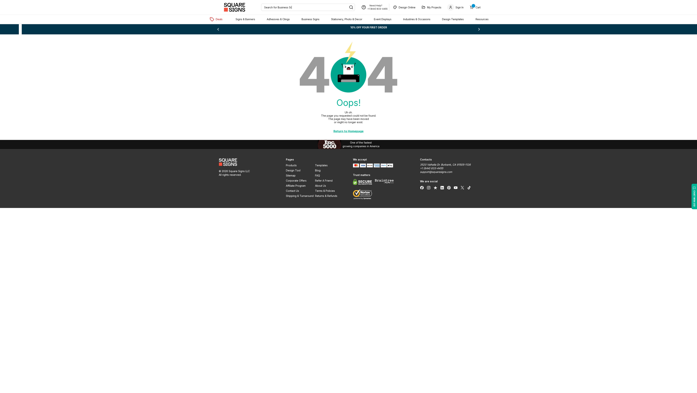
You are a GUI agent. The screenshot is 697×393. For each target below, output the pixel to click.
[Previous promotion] (218, 29)
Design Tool (293, 170)
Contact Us (292, 190)
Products (291, 165)
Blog (318, 170)
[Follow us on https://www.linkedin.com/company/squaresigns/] (442, 187)
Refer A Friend (324, 180)
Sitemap (291, 175)
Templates (321, 165)
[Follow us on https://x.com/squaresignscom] (462, 187)
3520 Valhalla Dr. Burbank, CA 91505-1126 (445, 164)
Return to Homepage (348, 131)
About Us (320, 185)
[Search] (351, 7)
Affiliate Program (296, 185)
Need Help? (376, 5)
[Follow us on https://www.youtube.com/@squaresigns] (456, 187)
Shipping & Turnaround (300, 195)
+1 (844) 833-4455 (377, 8)
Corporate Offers (296, 180)
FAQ (317, 175)
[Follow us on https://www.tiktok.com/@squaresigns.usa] (469, 187)
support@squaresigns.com (436, 171)
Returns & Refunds (326, 195)
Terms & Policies (325, 190)
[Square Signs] (234, 7)
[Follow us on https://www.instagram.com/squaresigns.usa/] (429, 187)
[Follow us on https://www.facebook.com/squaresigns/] (422, 187)
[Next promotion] (479, 29)
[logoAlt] (248, 162)
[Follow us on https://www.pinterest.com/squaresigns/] (449, 187)
